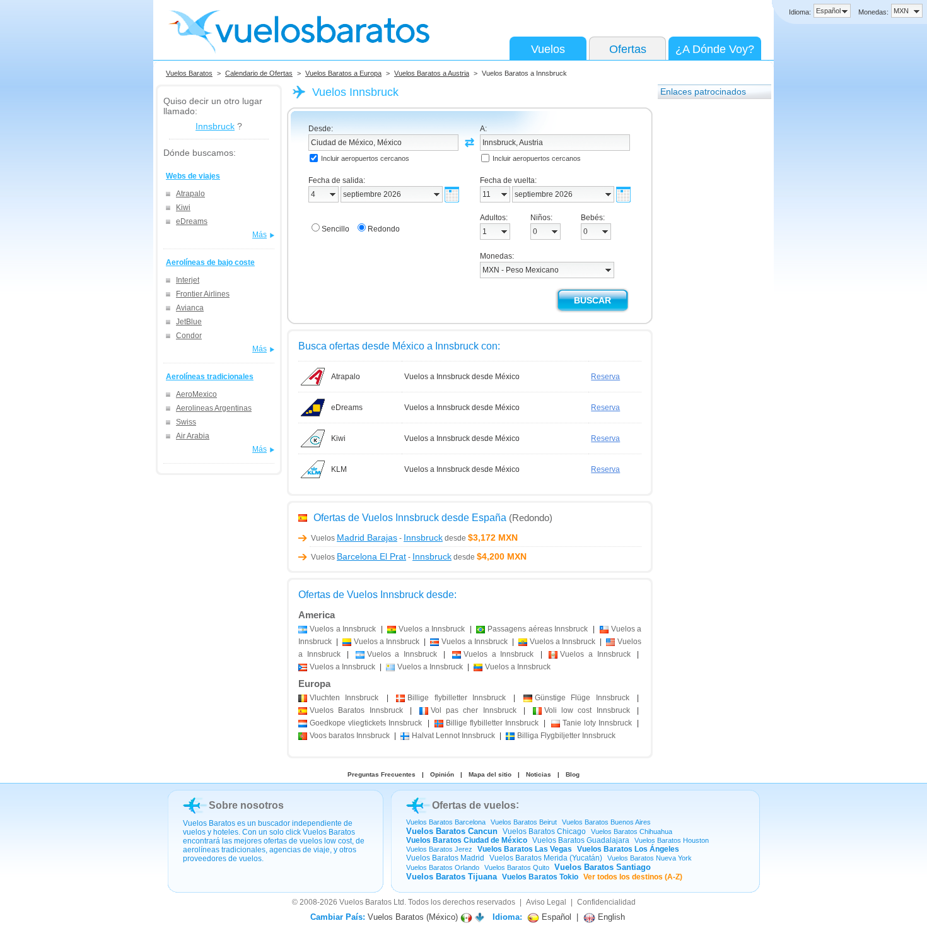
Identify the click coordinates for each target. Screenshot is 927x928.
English (610, 917)
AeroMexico (196, 394)
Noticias (538, 774)
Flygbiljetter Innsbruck (566, 735)
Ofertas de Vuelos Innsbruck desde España (409, 517)
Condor (189, 335)
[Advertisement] (708, 296)
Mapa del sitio (490, 774)
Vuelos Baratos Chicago (544, 831)
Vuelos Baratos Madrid (445, 858)
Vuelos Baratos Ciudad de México (466, 840)
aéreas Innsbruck (537, 629)
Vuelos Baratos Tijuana (451, 876)
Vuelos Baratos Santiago (602, 867)
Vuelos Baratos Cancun (452, 831)
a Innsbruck (343, 629)
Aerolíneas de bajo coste (210, 262)
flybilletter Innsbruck (456, 697)
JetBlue (189, 321)
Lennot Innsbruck (453, 735)
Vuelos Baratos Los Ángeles (628, 849)
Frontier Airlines (203, 294)
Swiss (186, 422)
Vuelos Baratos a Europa (343, 73)
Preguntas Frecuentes (381, 774)
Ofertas (627, 49)
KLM (339, 469)
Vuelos (548, 49)
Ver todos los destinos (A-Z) (632, 876)
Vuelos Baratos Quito (516, 867)
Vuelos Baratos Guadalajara (580, 840)
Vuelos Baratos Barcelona (446, 822)
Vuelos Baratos (189, 73)
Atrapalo (190, 193)
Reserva (605, 376)
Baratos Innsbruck (356, 710)
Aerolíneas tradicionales (210, 376)
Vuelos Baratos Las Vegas (524, 849)
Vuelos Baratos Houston (671, 840)
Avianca (190, 307)
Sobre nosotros (246, 805)
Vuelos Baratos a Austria (431, 73)
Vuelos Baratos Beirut (524, 822)
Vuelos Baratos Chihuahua (631, 831)
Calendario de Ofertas (259, 73)
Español (555, 917)
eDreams (191, 221)
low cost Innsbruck (587, 710)
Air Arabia (192, 436)
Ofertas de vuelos (474, 805)
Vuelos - (377, 538)
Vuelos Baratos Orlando (442, 867)
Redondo (384, 229)
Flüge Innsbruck (582, 697)
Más (259, 234)
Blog (573, 774)
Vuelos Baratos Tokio (540, 876)
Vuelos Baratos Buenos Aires (606, 822)
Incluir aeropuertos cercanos (365, 158)
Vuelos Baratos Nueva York (649, 858)
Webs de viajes (193, 176)
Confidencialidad (606, 902)
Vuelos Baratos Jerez (439, 849)
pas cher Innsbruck (473, 710)
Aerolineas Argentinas (214, 408)
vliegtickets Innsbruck (366, 723)
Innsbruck (215, 126)
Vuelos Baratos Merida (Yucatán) (545, 858)
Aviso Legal (546, 902)
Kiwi (183, 207)
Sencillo (335, 229)
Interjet (187, 280)
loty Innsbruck (597, 723)
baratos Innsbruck (350, 735)
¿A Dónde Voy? (714, 49)
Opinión (442, 774)
